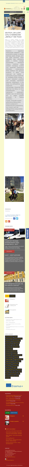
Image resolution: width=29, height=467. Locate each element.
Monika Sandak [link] (15, 363)
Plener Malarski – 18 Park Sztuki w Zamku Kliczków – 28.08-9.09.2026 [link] (14, 440)
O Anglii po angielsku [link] (14, 421)
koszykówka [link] (14, 353)
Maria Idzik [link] (16, 357)
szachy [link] (7, 373)
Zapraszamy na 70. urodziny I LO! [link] (14, 305)
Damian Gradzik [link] (9, 342)
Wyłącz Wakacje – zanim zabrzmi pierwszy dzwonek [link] (14, 436)
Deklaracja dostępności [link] (9, 460)
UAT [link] (18, 373)
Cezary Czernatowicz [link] (16, 340)
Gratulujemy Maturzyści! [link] (10, 329)
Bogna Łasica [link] (8, 340)
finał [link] (13, 344)
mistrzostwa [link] (18, 361)
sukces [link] (15, 371)
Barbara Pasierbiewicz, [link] (11, 215)
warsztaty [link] (7, 375)
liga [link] (21, 355)
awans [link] (16, 336)
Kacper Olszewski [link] (15, 346)
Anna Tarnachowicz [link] (9, 336)
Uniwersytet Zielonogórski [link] (13, 216)
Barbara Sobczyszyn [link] (18, 338)
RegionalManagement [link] (10, 369)
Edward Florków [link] (16, 342)
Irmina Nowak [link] (8, 346)
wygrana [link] (12, 375)
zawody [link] (16, 375)
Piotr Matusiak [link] (15, 365)
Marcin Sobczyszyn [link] (9, 357)
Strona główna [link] (8, 3)
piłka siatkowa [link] (14, 367)
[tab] (7, 296)
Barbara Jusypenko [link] (9, 338)
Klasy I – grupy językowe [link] (10, 322)
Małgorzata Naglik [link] (9, 359)
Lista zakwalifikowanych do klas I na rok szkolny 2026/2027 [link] (15, 327)
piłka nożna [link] (8, 367)
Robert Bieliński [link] (18, 369)
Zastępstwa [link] (12, 299)
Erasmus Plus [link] (8, 344)
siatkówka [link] (7, 371)
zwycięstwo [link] (8, 377)
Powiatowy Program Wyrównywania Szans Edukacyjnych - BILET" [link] (12, 242)
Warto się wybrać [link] (10, 429)
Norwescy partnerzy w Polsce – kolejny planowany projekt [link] (13, 443)
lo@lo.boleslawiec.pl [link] (11, 456)
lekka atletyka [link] (8, 355)
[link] (24, 1)
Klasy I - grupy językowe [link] (12, 255)
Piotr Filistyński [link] (8, 365)
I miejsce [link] (17, 344)
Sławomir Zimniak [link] (13, 373)
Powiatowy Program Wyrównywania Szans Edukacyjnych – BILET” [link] (14, 320)
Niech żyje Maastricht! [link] (10, 438)
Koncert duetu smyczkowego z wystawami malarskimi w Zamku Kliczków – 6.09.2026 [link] (14, 433)
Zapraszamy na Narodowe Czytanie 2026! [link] (14, 431)
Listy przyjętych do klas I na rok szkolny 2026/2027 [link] (14, 284)
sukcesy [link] (19, 371)
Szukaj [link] (24, 12)
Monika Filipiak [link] (8, 363)
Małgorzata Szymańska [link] (10, 361)
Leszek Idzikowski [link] (15, 355)
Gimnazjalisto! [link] (13, 309)
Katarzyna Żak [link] (8, 353)
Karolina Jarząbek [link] (9, 348)
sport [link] (12, 371)
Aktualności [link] (13, 3)
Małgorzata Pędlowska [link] (18, 359)
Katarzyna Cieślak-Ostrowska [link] (11, 351)
